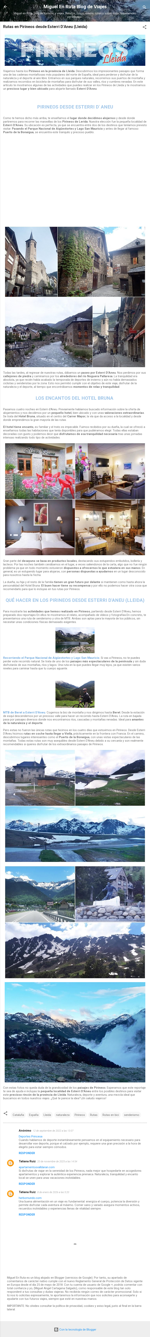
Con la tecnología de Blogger (77, 1329)
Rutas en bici (111, 1115)
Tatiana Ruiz (27, 1161)
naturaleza (63, 1115)
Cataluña (18, 1115)
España (33, 1115)
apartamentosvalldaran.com (37, 1167)
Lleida (47, 1115)
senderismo (131, 1115)
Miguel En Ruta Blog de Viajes (75, 6)
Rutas (93, 1115)
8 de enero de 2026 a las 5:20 (53, 1192)
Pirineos (80, 1115)
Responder (27, 1153)
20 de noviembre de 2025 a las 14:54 (57, 1161)
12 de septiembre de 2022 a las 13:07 (53, 1130)
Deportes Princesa (30, 1136)
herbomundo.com (30, 1198)
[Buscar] (144, 8)
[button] (144, 28)
